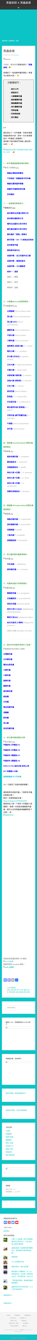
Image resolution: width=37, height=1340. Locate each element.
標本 (21, 990)
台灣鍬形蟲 (7, 654)
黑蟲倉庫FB (8, 1295)
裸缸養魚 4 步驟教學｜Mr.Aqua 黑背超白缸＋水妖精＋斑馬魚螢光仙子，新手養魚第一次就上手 (22, 1274)
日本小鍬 (10, 386)
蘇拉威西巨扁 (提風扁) (16, 407)
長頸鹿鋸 (10, 530)
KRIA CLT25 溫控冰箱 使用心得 (16, 766)
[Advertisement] (18, 23)
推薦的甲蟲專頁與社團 (16, 189)
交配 (11, 990)
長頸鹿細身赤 (12, 467)
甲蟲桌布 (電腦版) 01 (11, 755)
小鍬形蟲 (7, 675)
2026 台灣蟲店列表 (17, 1262)
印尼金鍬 (10, 564)
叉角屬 (6, 702)
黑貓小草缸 (9, 1149)
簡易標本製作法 (13, 250)
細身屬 (6, 697)
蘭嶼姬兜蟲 (11, 593)
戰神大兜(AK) (12, 617)
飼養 (28, 992)
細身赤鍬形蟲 (12, 457)
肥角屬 (6, 718)
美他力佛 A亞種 (13, 472)
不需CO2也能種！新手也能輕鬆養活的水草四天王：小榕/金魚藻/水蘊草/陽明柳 (22, 1241)
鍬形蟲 (21, 992)
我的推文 (7, 1231)
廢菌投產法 (20, 261)
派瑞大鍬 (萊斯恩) (14, 381)
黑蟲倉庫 (9, 51)
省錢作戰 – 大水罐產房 (16, 266)
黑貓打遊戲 (9, 1137)
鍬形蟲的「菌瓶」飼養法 (17, 234)
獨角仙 (26, 990)
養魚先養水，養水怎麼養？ (20, 1267)
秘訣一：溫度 (12, 272)
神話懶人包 (9, 1146)
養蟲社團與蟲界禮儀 (15, 184)
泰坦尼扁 (10, 391)
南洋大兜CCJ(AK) (14, 609)
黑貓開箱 (9, 1134)
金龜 (17, 992)
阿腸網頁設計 (33, 1335)
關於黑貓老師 (10, 1155)
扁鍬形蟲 (7, 681)
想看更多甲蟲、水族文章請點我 (16, 1110)
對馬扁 (10, 397)
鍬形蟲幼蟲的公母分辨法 (17, 229)
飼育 (25, 992)
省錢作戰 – (11, 261)
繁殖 (13, 992)
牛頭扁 (10, 423)
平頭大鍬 (10, 335)
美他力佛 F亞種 (13, 478)
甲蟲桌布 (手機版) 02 (11, 750)
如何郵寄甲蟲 (12, 245)
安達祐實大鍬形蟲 (14, 375)
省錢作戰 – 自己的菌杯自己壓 (19, 256)
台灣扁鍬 (10, 311)
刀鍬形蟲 (10, 341)
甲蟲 (10, 992)
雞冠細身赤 (11, 462)
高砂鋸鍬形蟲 (12, 524)
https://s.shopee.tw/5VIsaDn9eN (15, 801)
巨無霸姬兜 (11, 598)
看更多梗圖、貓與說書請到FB (16, 1093)
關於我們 (14, 1338)
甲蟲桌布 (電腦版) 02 (11, 761)
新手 (18, 990)
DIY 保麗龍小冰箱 (10, 771)
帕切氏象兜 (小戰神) (15, 623)
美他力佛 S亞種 (13, 483)
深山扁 (10, 317)
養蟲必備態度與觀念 (15, 173)
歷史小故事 (9, 1143)
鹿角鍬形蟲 (11, 569)
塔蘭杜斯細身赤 (13, 491)
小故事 (8, 1131)
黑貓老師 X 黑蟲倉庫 (18, 2)
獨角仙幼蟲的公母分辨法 (17, 224)
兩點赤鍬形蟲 (12, 519)
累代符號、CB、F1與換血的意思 (20, 240)
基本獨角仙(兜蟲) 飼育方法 (18, 213)
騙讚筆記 (9, 1140)
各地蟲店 (10, 194)
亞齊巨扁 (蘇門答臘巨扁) (17, 415)
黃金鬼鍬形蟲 (8, 707)
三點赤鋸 (10, 535)
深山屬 (6, 723)
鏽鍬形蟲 (10, 330)
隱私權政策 (22, 1338)
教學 (15, 990)
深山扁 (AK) (12, 322)
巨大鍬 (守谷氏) (13, 356)
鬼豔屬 (6, 712)
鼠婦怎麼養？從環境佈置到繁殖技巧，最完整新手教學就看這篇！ (22, 1250)
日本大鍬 (10, 365)
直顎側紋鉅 (11, 540)
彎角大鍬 (10, 351)
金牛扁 (10, 429)
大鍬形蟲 (7, 670)
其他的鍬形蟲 (8, 728)
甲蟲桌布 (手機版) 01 (11, 745)
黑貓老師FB (8, 1303)
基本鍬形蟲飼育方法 (15, 218)
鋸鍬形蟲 (7, 686)
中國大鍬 (10, 370)
